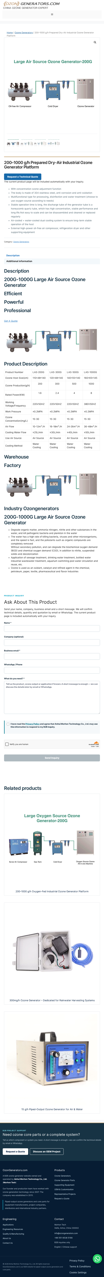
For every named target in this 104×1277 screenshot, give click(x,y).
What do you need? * (14, 678)
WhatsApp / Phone (13, 664)
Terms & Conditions (80, 1266)
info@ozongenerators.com (66, 1233)
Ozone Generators (24, 32)
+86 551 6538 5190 (63, 1238)
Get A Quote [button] (11, 321)
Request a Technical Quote (22, 176)
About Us (7, 1238)
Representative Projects (65, 1194)
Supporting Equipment (64, 1185)
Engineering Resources (13, 1229)
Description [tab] (13, 255)
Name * (7, 623)
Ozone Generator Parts (64, 1180)
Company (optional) (14, 636)
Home (10, 32)
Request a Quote (15, 1151)
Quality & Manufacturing (13, 1234)
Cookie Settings (78, 1272)
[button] (95, 42)
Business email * (12, 650)
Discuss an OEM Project (46, 1151)
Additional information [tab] (19, 261)
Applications (8, 1224)
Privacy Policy (32, 724)
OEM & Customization (64, 1189)
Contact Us (8, 1243)
